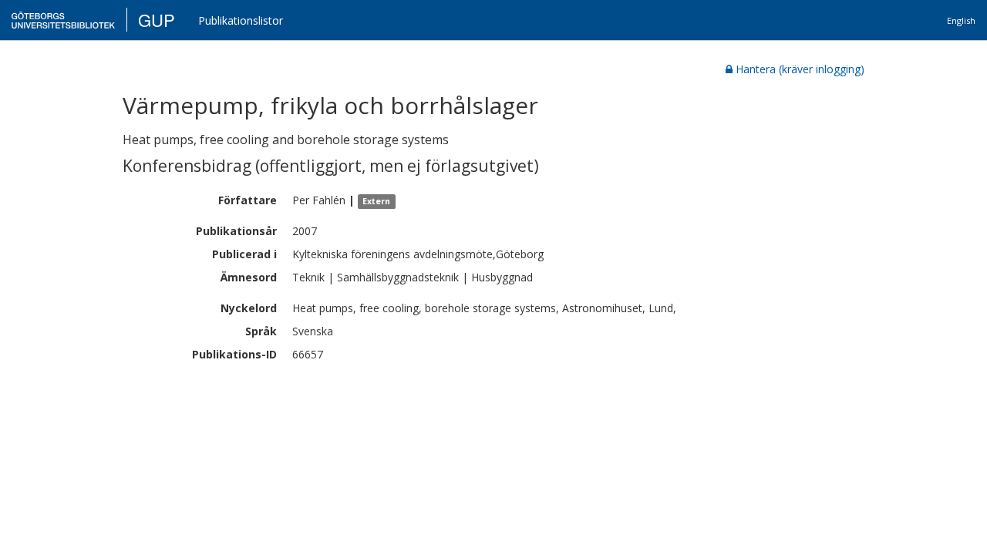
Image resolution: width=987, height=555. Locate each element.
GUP (156, 20)
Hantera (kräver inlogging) (800, 69)
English (961, 20)
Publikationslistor (240, 20)
